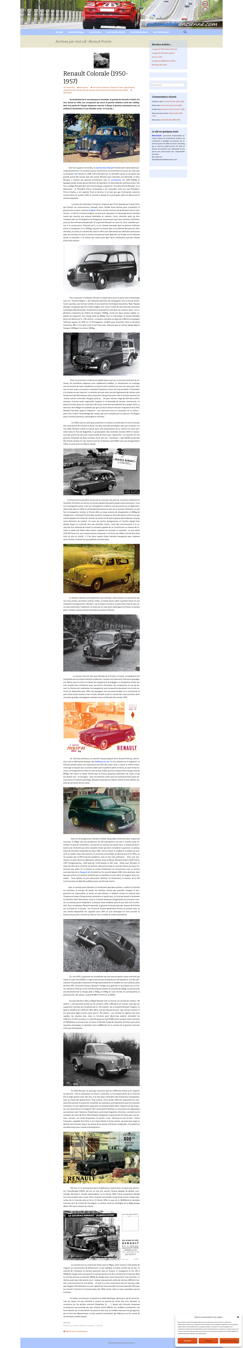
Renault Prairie (104, 90)
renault (66, 90)
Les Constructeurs (115, 32)
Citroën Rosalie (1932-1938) (174, 101)
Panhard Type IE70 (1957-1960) (173, 109)
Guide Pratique (76, 32)
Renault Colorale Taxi (90, 90)
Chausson (113, 87)
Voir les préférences (229, 1341)
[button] (238, 1317)
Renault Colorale (75, 90)
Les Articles (95, 32)
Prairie (120, 87)
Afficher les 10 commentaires (77, 1331)
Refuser (208, 1341)
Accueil (59, 32)
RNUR (126, 90)
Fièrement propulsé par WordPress (121, 1343)
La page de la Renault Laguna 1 (163, 53)
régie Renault (129, 87)
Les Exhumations (139, 32)
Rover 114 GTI (157, 57)
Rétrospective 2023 (159, 65)
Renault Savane (117, 90)
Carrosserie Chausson (100, 87)
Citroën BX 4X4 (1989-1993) (170, 120)
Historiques (83, 87)
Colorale (99, 1325)
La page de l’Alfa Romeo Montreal (164, 49)
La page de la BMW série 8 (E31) (164, 61)
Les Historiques (161, 32)
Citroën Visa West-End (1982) (171, 105)
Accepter (187, 1341)
